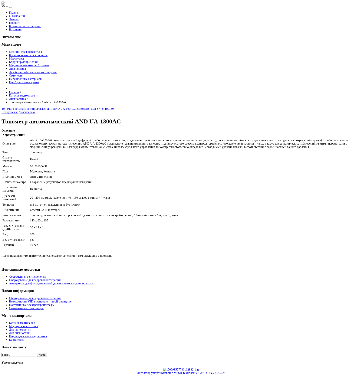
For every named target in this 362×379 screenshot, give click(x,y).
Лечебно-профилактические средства (33, 72)
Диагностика (17, 68)
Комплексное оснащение (25, 26)
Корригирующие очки (23, 62)
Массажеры (16, 58)
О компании (17, 16)
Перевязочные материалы (25, 78)
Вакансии (15, 29)
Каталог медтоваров (22, 322)
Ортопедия (16, 75)
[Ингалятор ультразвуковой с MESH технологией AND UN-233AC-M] (181, 369)
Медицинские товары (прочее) (29, 65)
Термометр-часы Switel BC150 (94, 108)
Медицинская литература (25, 51)
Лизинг (14, 19)
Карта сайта (16, 339)
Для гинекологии (20, 329)
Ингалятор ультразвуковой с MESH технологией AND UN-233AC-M (181, 372)
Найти (42, 354)
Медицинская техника (23, 326)
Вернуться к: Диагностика (18, 112)
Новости (14, 22)
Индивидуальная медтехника (28, 336)
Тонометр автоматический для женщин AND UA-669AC (38, 108)
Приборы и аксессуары (24, 82)
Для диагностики (20, 333)
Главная (14, 12)
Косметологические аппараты (28, 55)
